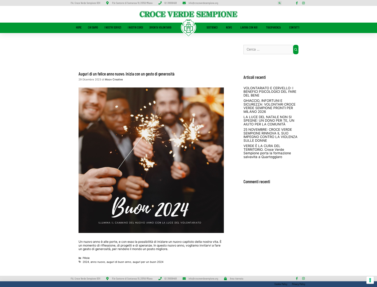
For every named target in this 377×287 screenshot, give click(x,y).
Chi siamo (93, 27)
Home (78, 27)
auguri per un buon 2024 (148, 261)
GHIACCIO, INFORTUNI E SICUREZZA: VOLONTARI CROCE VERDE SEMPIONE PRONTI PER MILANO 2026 (269, 106)
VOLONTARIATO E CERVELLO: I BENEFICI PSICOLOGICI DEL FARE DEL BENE (269, 91)
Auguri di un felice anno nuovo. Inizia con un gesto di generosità (126, 73)
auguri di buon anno (119, 261)
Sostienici (212, 27)
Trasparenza (273, 27)
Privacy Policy (298, 284)
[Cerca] (295, 49)
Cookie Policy (280, 284)
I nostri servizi (112, 27)
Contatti (294, 27)
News (229, 27)
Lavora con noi (248, 27)
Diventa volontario (160, 27)
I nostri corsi (135, 27)
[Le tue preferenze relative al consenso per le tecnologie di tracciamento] (370, 280)
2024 (86, 261)
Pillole (86, 257)
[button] (280, 3)
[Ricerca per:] (268, 49)
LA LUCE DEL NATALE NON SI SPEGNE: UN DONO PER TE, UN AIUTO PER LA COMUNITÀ (268, 120)
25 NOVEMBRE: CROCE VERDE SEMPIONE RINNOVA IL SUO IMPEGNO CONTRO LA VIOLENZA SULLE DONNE (270, 135)
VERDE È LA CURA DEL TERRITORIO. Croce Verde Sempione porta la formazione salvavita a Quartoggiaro (267, 151)
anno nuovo (98, 261)
